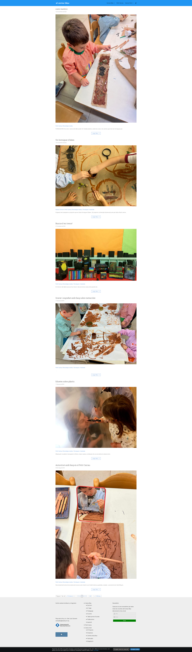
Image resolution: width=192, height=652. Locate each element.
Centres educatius (92, 635)
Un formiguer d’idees (65, 140)
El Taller (89, 608)
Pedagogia (90, 611)
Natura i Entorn (60, 209)
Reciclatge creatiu (68, 126)
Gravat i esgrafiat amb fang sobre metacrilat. (76, 298)
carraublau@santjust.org (62, 620)
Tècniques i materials (88, 209)
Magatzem (90, 641)
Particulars (90, 638)
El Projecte (90, 630)
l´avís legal (95, 650)
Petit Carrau (120, 3)
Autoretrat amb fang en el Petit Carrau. (73, 465)
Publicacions (90, 619)
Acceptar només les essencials (121, 649)
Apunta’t (89, 622)
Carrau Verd (128, 3)
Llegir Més (95, 133)
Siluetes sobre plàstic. (65, 381)
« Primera (69, 596)
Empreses (90, 633)
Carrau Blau (110, 3)
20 (90, 596)
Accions (89, 613)
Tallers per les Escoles (93, 616)
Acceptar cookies (135, 649)
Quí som (89, 605)
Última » (98, 596)
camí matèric (62, 9)
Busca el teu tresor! (64, 223)
